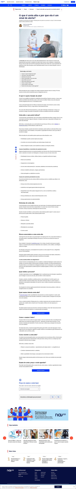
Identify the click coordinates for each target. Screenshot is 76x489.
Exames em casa (54, 478)
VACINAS (50, 5)
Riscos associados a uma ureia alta (29, 78)
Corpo (25, 9)
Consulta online (28, 1)
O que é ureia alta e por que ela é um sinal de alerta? (48, 9)
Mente (36, 473)
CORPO (23, 5)
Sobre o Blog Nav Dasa (22, 472)
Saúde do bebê (53, 475)
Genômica (42, 475)
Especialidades (37, 480)
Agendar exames (10, 1)
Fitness (36, 475)
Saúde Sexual (43, 472)
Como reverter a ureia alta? (27, 84)
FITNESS (37, 5)
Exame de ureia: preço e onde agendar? (30, 85)
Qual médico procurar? (26, 79)
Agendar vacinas (19, 1)
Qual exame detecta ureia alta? (28, 81)
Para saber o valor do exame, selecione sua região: (30, 385)
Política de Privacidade (19, 487)
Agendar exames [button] (41, 313)
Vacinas (44, 456)
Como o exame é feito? (27, 82)
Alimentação (53, 473)
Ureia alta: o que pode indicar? (28, 75)
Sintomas (52, 472)
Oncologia (11, 437)
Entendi (58, 486)
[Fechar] (74, 487)
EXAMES (43, 5)
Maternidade (43, 473)
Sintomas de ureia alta (26, 76)
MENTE (30, 5)
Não (58, 397)
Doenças (32, 9)
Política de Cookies (33, 487)
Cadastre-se (66, 1)
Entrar (73, 1)
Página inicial (18, 9)
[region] (38, 487)
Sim (52, 397)
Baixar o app (36, 1)
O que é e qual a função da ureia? (29, 73)
